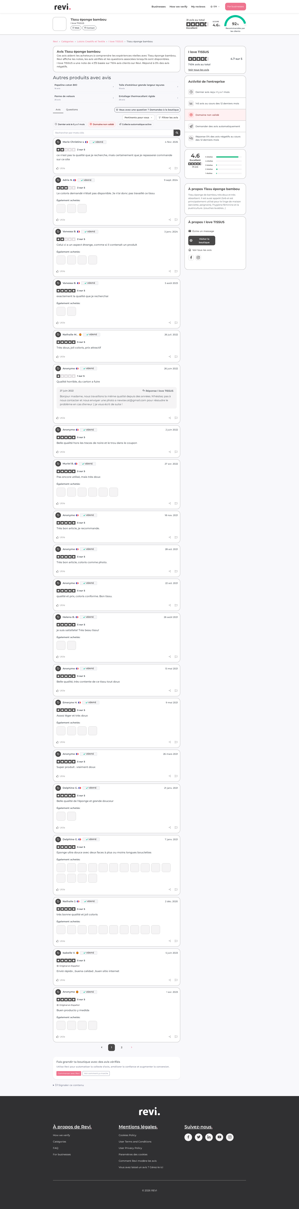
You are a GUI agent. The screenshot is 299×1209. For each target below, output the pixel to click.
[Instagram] (198, 257)
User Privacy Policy (130, 1148)
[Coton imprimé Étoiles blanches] (82, 878)
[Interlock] (61, 208)
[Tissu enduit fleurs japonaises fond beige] (82, 260)
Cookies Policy (127, 1135)
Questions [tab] (72, 109)
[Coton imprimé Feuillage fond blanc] (103, 867)
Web (76, 28)
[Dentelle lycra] (71, 208)
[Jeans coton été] (82, 492)
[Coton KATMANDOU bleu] (82, 929)
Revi (55, 41)
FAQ (55, 1148)
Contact (90, 28)
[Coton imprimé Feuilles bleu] (92, 867)
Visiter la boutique (204, 241)
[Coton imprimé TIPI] (61, 878)
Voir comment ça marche (96, 1073)
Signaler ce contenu (71, 1085)
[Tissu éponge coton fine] (71, 260)
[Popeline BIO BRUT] (92, 730)
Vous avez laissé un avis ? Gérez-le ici (141, 1167)
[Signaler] (176, 168)
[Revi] (62, 6)
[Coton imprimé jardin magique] (71, 929)
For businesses (235, 6)
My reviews (198, 6)
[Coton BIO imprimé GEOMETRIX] (61, 867)
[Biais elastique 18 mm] (113, 492)
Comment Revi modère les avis (138, 1160)
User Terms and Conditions (135, 1141)
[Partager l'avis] (170, 168)
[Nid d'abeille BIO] (61, 260)
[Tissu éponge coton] (61, 311)
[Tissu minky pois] (71, 730)
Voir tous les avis (198, 69)
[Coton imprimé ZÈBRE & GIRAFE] (145, 867)
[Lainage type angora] (71, 492)
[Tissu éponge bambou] (82, 208)
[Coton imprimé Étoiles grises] (71, 878)
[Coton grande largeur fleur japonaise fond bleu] (166, 867)
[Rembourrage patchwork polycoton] (113, 929)
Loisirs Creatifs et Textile (91, 41)
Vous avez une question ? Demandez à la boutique (149, 109)
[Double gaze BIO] (92, 1025)
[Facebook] (191, 257)
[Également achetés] (113, 867)
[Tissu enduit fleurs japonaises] (92, 492)
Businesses (159, 6)
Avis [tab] (58, 109)
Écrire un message (203, 231)
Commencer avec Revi (69, 1073)
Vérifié (99, 142)
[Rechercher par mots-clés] (177, 133)
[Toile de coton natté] (92, 929)
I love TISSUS (115, 41)
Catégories (67, 41)
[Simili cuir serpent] (124, 929)
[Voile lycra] (61, 492)
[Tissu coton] (61, 730)
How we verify (178, 6)
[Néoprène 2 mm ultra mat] (61, 645)
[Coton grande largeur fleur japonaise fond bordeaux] (82, 867)
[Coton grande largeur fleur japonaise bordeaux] (71, 867)
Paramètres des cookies (133, 1154)
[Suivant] (131, 1047)
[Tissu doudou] (124, 867)
